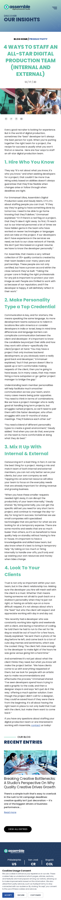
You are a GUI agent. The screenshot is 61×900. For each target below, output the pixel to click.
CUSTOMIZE (35, 895)
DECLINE (21, 895)
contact (35, 725)
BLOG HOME (21, 39)
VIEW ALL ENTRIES (17, 829)
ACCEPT (8, 895)
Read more (10, 812)
